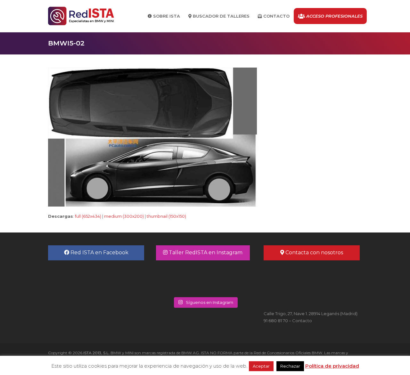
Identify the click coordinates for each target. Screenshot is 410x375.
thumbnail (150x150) (166, 216)
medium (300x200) (124, 216)
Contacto (302, 320)
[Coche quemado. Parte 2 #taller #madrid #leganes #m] (180, 278)
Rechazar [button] (290, 366)
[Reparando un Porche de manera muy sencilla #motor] (229, 278)
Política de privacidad (332, 366)
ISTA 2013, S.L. (96, 352)
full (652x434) (88, 216)
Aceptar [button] (261, 366)
